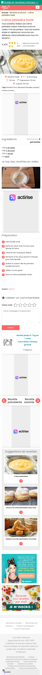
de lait (10, 153)
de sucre (11, 150)
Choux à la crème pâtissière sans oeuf (21, 508)
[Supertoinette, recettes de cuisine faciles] (5, 7)
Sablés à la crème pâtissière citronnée (21, 539)
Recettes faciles (14, 623)
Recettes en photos (18, 12)
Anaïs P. (11, 289)
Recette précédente (15, 401)
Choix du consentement (28, 668)
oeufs (7, 156)
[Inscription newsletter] (21, 598)
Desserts (9, 87)
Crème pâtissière (21, 476)
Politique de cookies (25, 664)
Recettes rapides (32, 87)
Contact (31, 657)
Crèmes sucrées (8, 90)
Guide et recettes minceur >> (21, 2)
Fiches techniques (25, 626)
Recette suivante (29, 401)
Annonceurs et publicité (15, 657)
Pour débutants (19, 87)
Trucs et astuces (22, 628)
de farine (11, 148)
